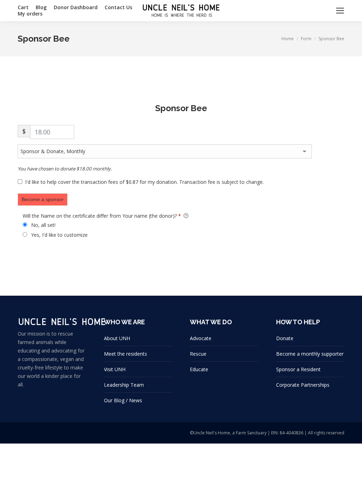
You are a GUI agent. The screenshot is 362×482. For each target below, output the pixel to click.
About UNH (117, 338)
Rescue (198, 353)
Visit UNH (114, 369)
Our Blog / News (123, 400)
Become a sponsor (43, 199)
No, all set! (43, 225)
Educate (199, 369)
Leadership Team (124, 384)
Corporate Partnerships (302, 384)
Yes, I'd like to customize (59, 234)
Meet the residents (125, 353)
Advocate (200, 338)
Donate (284, 338)
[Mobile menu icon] (340, 10)
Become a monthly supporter (310, 353)
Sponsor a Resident (298, 369)
